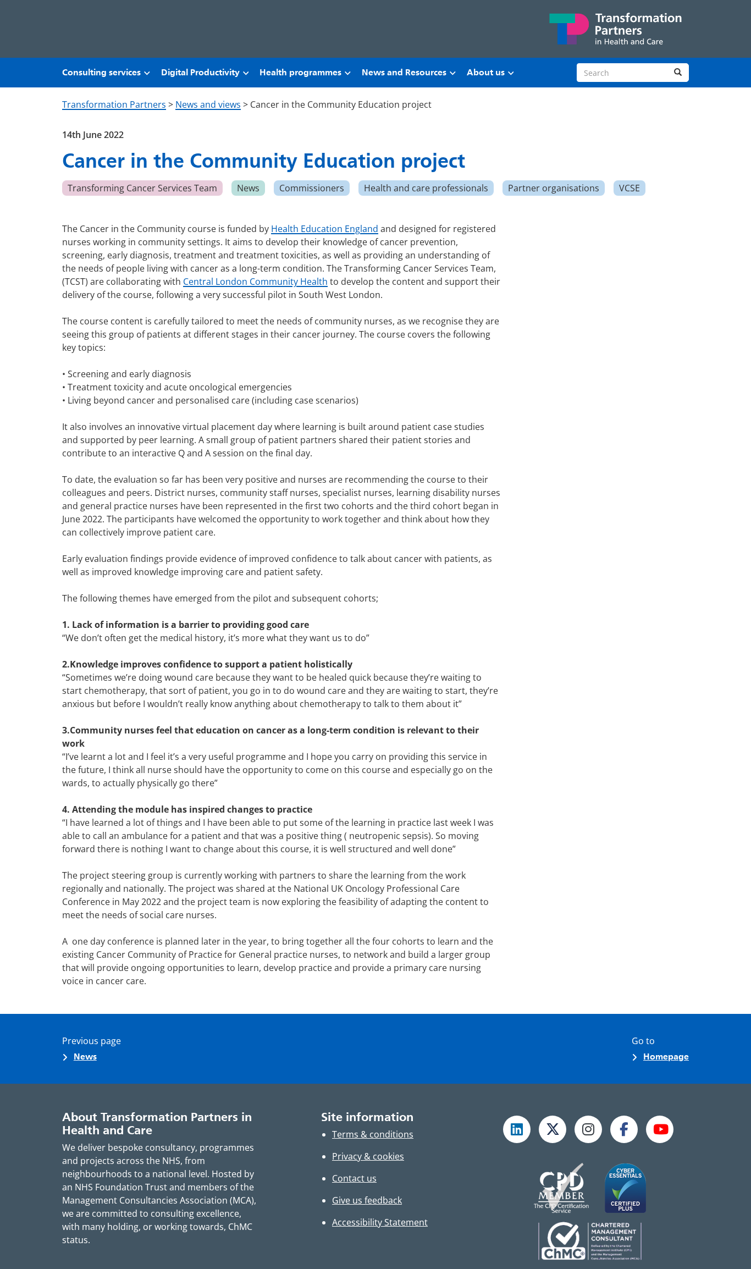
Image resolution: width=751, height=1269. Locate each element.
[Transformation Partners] (614, 29)
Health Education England (324, 229)
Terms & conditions (372, 1134)
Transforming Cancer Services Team (142, 188)
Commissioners (311, 188)
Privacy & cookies (368, 1156)
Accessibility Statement (380, 1222)
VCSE (629, 188)
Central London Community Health (255, 281)
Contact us (354, 1178)
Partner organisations (553, 188)
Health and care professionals (426, 188)
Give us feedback (367, 1200)
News (248, 188)
